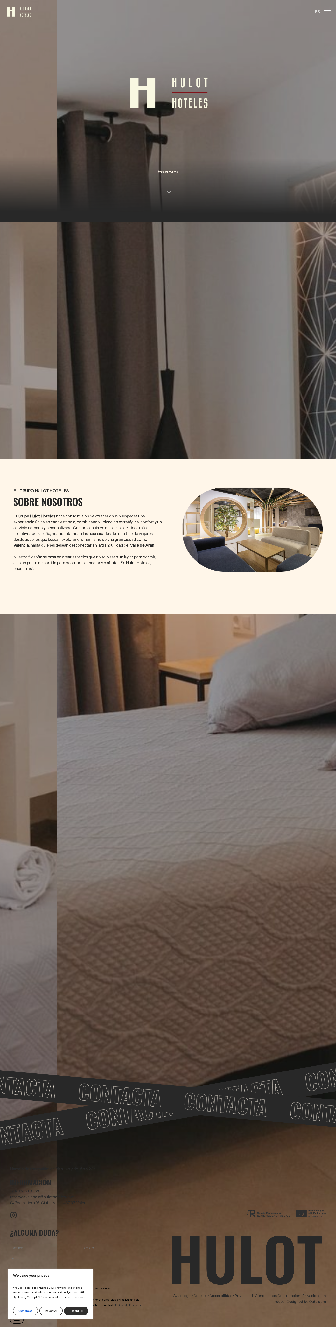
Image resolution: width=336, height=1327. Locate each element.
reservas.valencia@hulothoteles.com (42, 1197)
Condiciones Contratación (278, 1296)
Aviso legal (182, 1296)
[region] (50, 1294)
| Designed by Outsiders (305, 1301)
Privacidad (244, 1296)
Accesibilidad (221, 1296)
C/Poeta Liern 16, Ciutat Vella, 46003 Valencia (51, 1202)
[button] (328, 12)
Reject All (51, 1311)
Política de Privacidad (129, 1305)
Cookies (200, 1296)
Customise (25, 1311)
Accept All (76, 1311)
